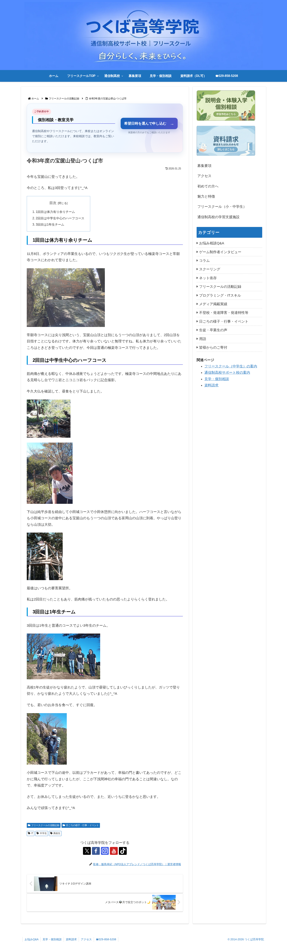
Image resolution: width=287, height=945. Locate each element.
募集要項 (204, 166)
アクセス (204, 176)
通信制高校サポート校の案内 (227, 372)
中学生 (43, 833)
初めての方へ (207, 186)
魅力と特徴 (206, 196)
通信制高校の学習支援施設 (218, 217)
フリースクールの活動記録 (45, 825)
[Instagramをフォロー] (105, 851)
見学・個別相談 (216, 379)
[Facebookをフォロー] (96, 851)
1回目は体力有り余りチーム (55, 211)
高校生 (56, 833)
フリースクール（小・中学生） (222, 207)
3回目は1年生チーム (50, 224)
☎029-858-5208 (106, 939)
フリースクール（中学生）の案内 (230, 366)
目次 (52, 203)
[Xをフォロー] (87, 851)
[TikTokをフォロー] (123, 851)
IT (32, 833)
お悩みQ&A (31, 939)
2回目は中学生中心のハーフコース (60, 218)
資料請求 (211, 385)
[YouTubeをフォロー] (114, 851)
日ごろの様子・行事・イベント (82, 825)
